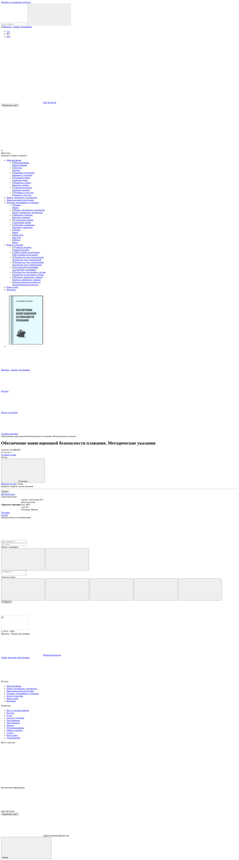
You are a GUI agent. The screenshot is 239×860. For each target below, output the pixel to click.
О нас (9, 715)
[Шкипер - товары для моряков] (15, 629)
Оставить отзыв (8, 455)
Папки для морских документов (22, 197)
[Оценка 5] (200, 589)
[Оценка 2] (67, 589)
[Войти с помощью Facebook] (23, 559)
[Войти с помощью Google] (67, 559)
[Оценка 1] (23, 589)
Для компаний (13, 738)
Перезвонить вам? (10, 105)
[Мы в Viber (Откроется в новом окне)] (146, 60)
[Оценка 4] (156, 589)
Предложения (13, 723)
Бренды (10, 725)
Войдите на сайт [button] (9, 484)
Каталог (10, 713)
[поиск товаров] (49, 15)
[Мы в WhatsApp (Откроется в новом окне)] (188, 60)
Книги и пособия (15, 245)
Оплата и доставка (15, 718)
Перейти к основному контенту (16, 2)
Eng (8, 36)
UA (8, 31)
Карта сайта (12, 735)
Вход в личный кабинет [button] (18, 710)
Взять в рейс (12, 287)
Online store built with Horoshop (15, 657)
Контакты (11, 290)
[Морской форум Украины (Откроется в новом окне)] (22, 81)
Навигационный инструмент (20, 200)
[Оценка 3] (111, 589)
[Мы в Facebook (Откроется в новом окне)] (22, 60)
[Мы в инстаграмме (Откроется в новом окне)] (63, 60)
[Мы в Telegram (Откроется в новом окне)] (105, 60)
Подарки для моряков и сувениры (23, 202)
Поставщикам (13, 720)
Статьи (10, 733)
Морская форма (14, 160)
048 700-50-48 (49, 102)
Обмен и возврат (15, 730)
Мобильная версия (52, 655)
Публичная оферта (15, 728)
